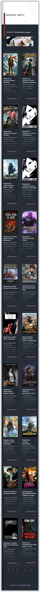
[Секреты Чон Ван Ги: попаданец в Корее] (10, 477)
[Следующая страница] (30, 569)
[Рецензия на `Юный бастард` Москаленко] (10, 273)
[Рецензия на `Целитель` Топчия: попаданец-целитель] (29, 64)
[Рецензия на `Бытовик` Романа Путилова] (10, 64)
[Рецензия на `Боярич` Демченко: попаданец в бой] (10, 529)
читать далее (11, 98)
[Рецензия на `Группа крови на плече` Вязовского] (10, 221)
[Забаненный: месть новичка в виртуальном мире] (29, 375)
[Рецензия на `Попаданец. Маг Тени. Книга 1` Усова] (29, 529)
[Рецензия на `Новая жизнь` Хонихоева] (10, 323)
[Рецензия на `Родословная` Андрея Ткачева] (10, 375)
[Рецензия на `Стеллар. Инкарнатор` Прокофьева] (29, 426)
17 (25, 569)
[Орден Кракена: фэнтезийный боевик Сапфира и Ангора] (29, 477)
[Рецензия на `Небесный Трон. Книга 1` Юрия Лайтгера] (10, 169)
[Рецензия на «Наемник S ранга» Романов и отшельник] (29, 169)
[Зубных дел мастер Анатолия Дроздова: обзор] (29, 273)
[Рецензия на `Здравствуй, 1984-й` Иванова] (10, 116)
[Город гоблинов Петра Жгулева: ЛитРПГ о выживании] (29, 323)
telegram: (20, 585)
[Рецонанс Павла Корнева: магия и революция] (10, 426)
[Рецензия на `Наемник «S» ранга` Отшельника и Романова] (29, 116)
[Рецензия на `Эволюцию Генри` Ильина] (29, 221)
